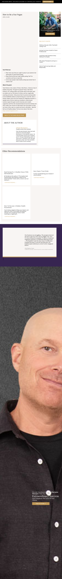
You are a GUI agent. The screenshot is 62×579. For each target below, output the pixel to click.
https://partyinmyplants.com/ (10, 110)
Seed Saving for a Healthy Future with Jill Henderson (16, 172)
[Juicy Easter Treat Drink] (46, 161)
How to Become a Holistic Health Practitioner (14, 206)
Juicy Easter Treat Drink (40, 171)
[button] (29, 258)
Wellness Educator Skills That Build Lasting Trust (48, 45)
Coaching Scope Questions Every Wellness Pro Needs (47, 56)
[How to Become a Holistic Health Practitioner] (16, 195)
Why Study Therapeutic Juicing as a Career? (48, 61)
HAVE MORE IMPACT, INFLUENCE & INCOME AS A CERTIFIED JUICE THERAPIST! (21, 1)
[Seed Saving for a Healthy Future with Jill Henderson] (16, 161)
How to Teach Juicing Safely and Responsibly (47, 66)
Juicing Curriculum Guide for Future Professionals (48, 51)
